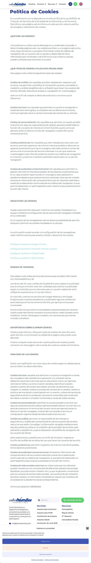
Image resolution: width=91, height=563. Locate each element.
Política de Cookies (37, 560)
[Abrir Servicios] (45, 4)
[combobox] (48, 500)
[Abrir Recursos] (56, 4)
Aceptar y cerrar (45, 541)
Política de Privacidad (52, 560)
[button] (87, 528)
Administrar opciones (45, 554)
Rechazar (45, 548)
